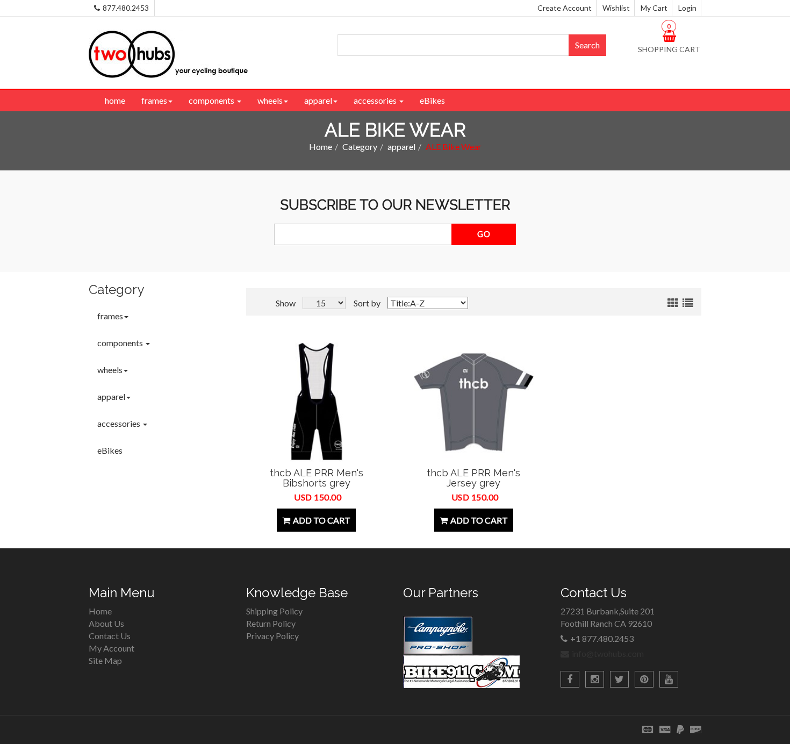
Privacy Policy (272, 636)
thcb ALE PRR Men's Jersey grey (473, 478)
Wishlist (616, 7)
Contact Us (110, 636)
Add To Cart (321, 520)
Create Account (564, 7)
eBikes (432, 100)
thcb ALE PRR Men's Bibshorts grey (316, 478)
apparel (318, 100)
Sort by (367, 303)
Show (286, 303)
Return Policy (271, 623)
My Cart (654, 7)
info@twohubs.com (608, 653)
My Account (111, 648)
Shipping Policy (274, 611)
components (212, 100)
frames (154, 100)
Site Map (105, 660)
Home (320, 146)
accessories (376, 100)
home (115, 100)
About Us (106, 623)
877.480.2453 (126, 7)
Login (687, 7)
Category (359, 146)
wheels (270, 100)
